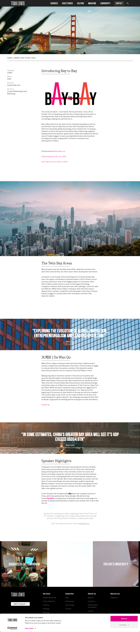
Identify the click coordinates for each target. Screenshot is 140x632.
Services (54, 3)
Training (46, 612)
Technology (69, 605)
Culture (80, 3)
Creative (46, 605)
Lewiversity (105, 3)
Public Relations (49, 601)
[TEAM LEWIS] (17, 3)
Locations (91, 601)
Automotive (69, 601)
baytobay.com (84, 524)
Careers (91, 611)
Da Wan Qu (45, 405)
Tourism (68, 609)
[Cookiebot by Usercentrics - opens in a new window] (12, 628)
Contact (119, 3)
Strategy (46, 609)
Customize (123, 625)
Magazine (92, 3)
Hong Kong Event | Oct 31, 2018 (53, 157)
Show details (29, 628)
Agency (91, 598)
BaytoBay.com (59, 151)
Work (17, 58)
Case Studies (67, 3)
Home (9, 58)
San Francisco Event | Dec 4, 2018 (54, 162)
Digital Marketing (49, 598)
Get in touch (19, 604)
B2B (66, 598)
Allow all (124, 618)
